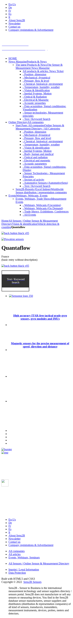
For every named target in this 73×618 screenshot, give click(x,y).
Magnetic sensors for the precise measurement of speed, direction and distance (40, 345)
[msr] (4, 452)
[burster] (6, 449)
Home (4, 220)
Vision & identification (24, 223)
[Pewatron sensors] (12, 239)
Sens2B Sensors (32, 581)
